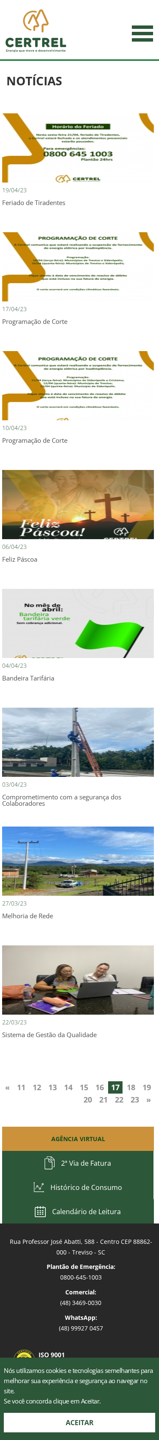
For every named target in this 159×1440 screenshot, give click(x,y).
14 (68, 1087)
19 (146, 1087)
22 (119, 1099)
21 (103, 1099)
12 (37, 1087)
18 (131, 1087)
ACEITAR (80, 1422)
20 (88, 1099)
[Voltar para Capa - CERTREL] (36, 30)
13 (52, 1087)
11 (21, 1087)
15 (84, 1087)
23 (135, 1099)
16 (99, 1087)
